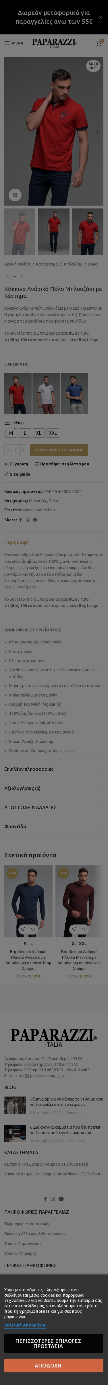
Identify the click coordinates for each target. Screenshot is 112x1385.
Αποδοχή (48, 1365)
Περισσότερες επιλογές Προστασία (48, 1343)
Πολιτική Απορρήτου (25, 1325)
